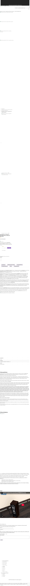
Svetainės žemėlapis (4, 571)
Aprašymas (3, 264)
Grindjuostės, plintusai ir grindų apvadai (7, 109)
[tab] (3, 265)
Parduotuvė (3, 568)
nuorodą (1, 245)
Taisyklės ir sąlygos (4, 565)
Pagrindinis (3, 108)
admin (14, 11)
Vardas (1, 527)
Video (11, 266)
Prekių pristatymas (4, 266)
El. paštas (1, 529)
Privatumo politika (4, 563)
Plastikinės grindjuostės (5, 110)
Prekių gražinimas (19, 264)
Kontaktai (3, 567)
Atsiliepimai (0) (16, 266)
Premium (13, 270)
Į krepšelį (9, 247)
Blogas (3, 570)
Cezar (1, 473)
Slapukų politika (4, 564)
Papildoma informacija (11, 264)
